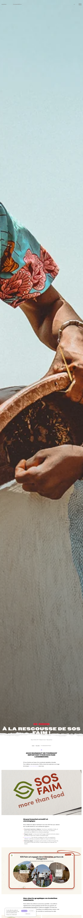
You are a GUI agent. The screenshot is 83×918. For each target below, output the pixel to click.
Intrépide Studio (3, 4)
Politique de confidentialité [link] (11, 914)
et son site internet (33, 766)
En (74, 4)
